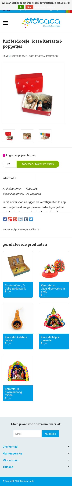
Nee (29, 7)
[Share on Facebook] (5, 219)
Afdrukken (35, 229)
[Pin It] (15, 219)
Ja (21, 7)
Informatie (9, 178)
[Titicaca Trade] (46, 22)
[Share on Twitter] (31, 219)
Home (6, 56)
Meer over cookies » (45, 7)
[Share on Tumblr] (26, 219)
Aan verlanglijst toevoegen (15, 229)
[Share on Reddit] (20, 219)
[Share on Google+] (10, 219)
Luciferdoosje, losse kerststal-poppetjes (33, 56)
